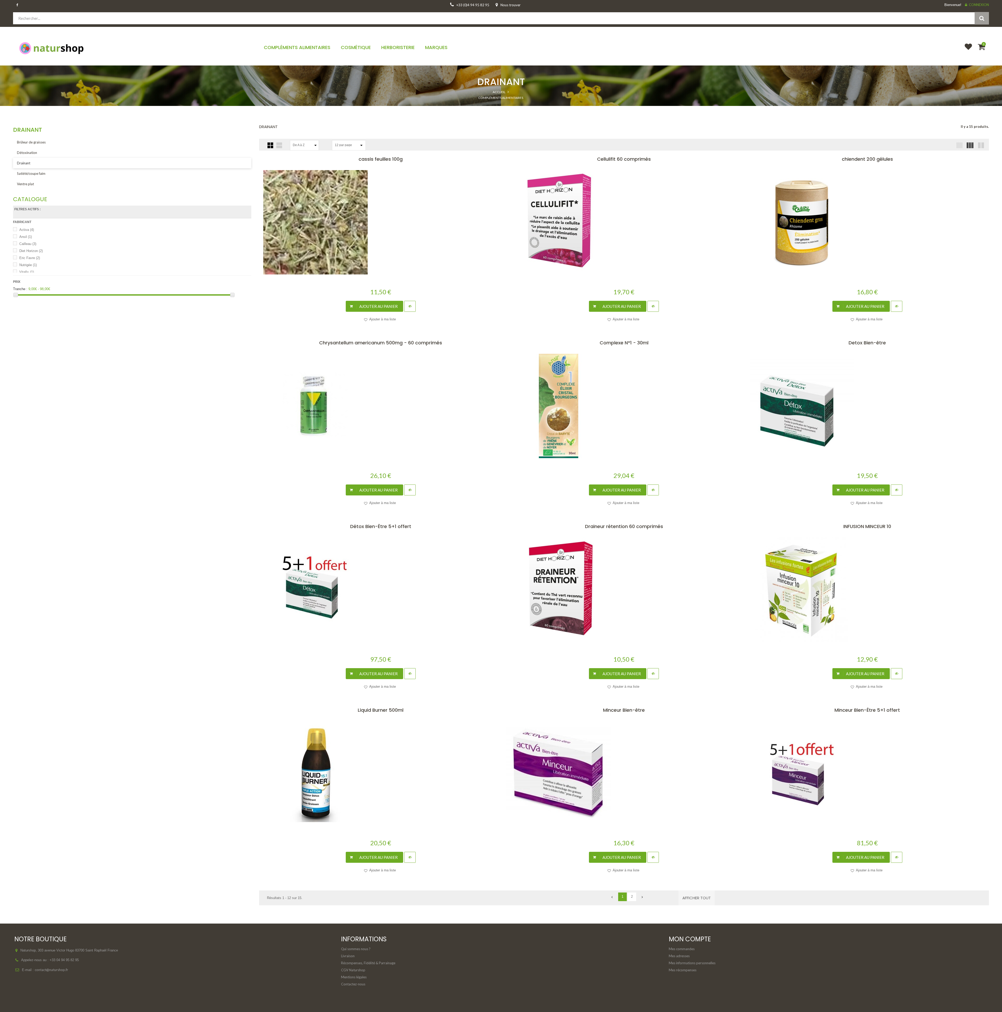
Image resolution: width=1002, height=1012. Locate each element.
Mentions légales (354, 977)
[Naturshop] (132, 47)
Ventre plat (25, 184)
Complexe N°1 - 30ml (624, 343)
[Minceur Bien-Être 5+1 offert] (867, 773)
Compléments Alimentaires (500, 98)
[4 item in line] (969, 145)
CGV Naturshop (353, 970)
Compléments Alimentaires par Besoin (500, 108)
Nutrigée (28, 265)
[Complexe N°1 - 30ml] (623, 406)
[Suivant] (641, 897)
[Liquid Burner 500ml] (380, 773)
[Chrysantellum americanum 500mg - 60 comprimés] (380, 406)
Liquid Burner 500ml (380, 710)
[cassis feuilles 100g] (380, 222)
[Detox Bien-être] (867, 406)
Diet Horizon (31, 251)
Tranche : (20, 289)
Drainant (23, 163)
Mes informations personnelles (692, 963)
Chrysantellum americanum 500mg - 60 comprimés (380, 343)
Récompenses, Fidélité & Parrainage (368, 963)
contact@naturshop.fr (51, 970)
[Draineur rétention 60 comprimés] (623, 589)
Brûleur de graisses (31, 142)
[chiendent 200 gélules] (867, 222)
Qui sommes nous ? (356, 949)
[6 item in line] (958, 145)
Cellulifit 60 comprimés (624, 159)
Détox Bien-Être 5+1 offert (380, 526)
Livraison (348, 956)
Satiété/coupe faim (31, 173)
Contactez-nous (353, 984)
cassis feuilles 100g (381, 159)
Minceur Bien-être (624, 710)
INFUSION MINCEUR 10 (867, 526)
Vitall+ (26, 272)
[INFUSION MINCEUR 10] (867, 589)
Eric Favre (29, 258)
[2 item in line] (980, 145)
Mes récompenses (682, 970)
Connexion (979, 5)
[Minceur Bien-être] (623, 773)
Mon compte (690, 939)
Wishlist (966, 50)
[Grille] (270, 145)
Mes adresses (679, 956)
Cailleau (27, 244)
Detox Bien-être (867, 343)
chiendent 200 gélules (867, 159)
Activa (26, 230)
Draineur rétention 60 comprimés (624, 526)
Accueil (499, 92)
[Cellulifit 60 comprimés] (623, 222)
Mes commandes (682, 949)
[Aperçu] (410, 306)
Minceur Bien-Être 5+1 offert (867, 710)
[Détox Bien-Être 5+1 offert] (380, 589)
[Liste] (279, 145)
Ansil (25, 237)
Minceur (501, 119)
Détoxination (27, 153)
